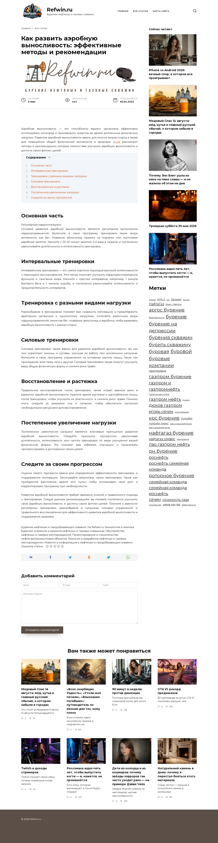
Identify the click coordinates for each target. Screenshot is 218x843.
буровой (181, 351)
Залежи (176, 299)
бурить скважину (170, 344)
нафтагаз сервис (162, 439)
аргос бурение (167, 310)
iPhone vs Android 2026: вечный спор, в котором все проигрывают (171, 74)
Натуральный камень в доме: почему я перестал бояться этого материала (176, 774)
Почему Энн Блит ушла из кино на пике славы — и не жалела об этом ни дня (170, 179)
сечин (155, 499)
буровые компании (161, 362)
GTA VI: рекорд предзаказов (169, 691)
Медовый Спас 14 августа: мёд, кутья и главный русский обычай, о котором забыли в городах (172, 126)
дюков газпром (165, 405)
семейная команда (168, 481)
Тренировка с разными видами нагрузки (59, 176)
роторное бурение (171, 475)
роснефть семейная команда (169, 466)
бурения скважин (170, 337)
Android (152, 300)
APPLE (161, 299)
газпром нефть (165, 399)
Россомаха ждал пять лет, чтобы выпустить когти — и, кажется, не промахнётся (171, 272)
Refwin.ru (59, 10)
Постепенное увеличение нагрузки (55, 192)
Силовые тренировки (45, 181)
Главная (123, 11)
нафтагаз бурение (171, 433)
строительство (155, 505)
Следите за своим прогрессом (51, 197)
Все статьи (140, 11)
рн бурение (163, 451)
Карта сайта (161, 11)
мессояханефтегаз (159, 427)
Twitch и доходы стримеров (34, 770)
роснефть (158, 457)
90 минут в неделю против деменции (127, 691)
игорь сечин (161, 411)
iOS (168, 300)
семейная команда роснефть (168, 490)
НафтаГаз (156, 304)
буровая (159, 351)
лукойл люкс (159, 423)
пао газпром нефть (169, 444)
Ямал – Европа (173, 304)
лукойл (186, 418)
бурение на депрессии (163, 327)
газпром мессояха (159, 394)
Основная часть (41, 165)
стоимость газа (175, 499)
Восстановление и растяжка (50, 186)
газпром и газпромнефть (164, 386)
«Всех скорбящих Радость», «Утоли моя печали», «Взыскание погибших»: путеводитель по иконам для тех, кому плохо (84, 700)
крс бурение (164, 418)
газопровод (157, 370)
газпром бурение (170, 376)
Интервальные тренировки (49, 170)
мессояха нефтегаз (181, 424)
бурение (176, 316)
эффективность (189, 505)
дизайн (186, 400)
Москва (186, 300)
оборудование (183, 439)
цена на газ (171, 504)
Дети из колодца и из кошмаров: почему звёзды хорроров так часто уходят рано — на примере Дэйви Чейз (130, 776)
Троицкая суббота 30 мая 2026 (173, 226)
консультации (182, 412)
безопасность (156, 317)
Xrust (116, 141)
